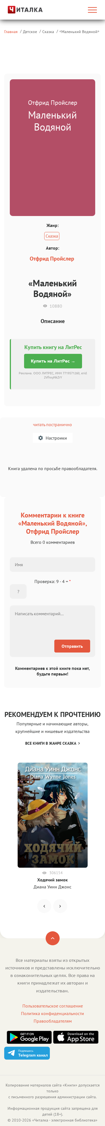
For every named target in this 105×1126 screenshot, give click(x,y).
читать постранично (52, 424)
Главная (11, 31)
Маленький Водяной (79, 31)
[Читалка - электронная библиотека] (18, 9)
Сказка (48, 31)
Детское (30, 31)
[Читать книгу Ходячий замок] (53, 815)
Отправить (72, 646)
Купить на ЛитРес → (53, 360)
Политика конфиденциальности (52, 1013)
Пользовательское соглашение (52, 1006)
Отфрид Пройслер (52, 258)
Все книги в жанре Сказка (50, 743)
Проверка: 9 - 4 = (52, 581)
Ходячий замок (52, 880)
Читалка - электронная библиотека (64, 1120)
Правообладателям (53, 1021)
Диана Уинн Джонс (52, 887)
